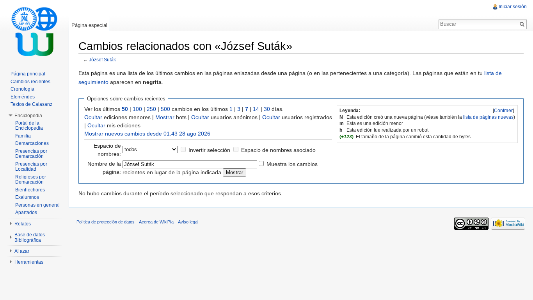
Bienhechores (30, 190)
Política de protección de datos (105, 222)
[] (503, 110)
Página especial (89, 25)
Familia (23, 136)
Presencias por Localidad (31, 166)
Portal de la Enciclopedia (29, 125)
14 (256, 109)
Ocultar (93, 117)
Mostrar (164, 117)
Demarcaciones (32, 143)
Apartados (26, 212)
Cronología (22, 89)
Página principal (28, 74)
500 (165, 109)
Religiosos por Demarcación (30, 179)
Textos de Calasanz (31, 104)
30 (267, 109)
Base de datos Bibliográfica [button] (29, 237)
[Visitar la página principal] (34, 31)
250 (151, 109)
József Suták (102, 59)
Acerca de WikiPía (156, 222)
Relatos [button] (22, 224)
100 (137, 109)
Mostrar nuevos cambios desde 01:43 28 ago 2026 (147, 133)
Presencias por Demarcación (31, 153)
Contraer (503, 110)
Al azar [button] (21, 251)
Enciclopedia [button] (28, 115)
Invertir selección (209, 150)
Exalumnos (27, 197)
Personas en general (37, 205)
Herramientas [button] (28, 262)
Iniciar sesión (513, 6)
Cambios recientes (30, 81)
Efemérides (23, 97)
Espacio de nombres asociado (278, 150)
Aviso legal (188, 222)
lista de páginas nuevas (488, 117)
